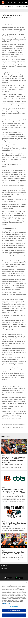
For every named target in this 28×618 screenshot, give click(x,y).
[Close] (26, 582)
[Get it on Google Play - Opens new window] (19, 578)
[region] (14, 599)
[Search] (23, 2)
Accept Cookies (14, 615)
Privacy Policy (6, 603)
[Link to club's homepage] (3, 2)
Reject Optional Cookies (14, 610)
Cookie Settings (14, 606)
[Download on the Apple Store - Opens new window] (8, 578)
